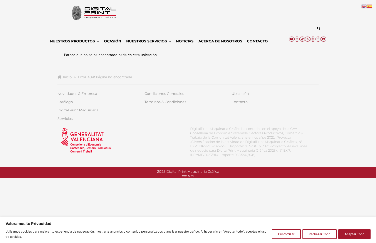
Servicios (65, 119)
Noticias (184, 41)
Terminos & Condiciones (165, 102)
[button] (74, 41)
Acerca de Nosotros (220, 41)
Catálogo (65, 102)
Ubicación (240, 94)
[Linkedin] (323, 39)
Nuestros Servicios (146, 41)
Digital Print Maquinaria (77, 110)
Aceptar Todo (354, 234)
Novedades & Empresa (77, 94)
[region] (188, 230)
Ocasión (112, 41)
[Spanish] (370, 6)
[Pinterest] (312, 39)
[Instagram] (296, 39)
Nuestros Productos (72, 41)
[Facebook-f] (318, 39)
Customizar (286, 234)
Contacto (257, 41)
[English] (364, 6)
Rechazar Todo (319, 234)
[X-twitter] (307, 39)
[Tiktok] (302, 39)
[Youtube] (291, 39)
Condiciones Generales (164, 94)
